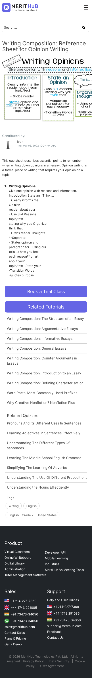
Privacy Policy (34, 661)
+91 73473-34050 (24, 614)
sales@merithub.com (19, 627)
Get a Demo (13, 644)
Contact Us (55, 637)
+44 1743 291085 (23, 607)
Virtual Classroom (17, 552)
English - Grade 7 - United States (32, 515)
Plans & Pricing (15, 638)
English (31, 506)
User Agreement (52, 666)
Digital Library (14, 563)
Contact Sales (14, 632)
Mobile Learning (56, 558)
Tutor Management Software (25, 575)
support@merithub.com (64, 626)
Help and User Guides (63, 600)
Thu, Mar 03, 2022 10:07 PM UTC (36, 145)
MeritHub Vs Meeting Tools (64, 570)
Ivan (20, 141)
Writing (13, 506)
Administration (14, 569)
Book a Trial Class (46, 291)
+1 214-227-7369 (23, 601)
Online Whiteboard (17, 557)
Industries (52, 564)
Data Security (59, 661)
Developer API (55, 552)
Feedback (54, 632)
